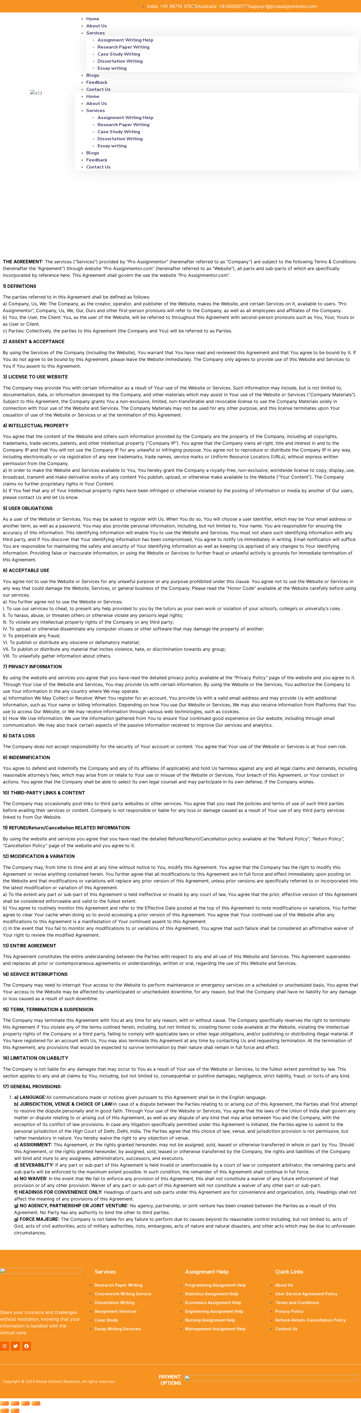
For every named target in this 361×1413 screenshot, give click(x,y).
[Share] (14, 1403)
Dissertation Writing (120, 61)
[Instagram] (4, 1346)
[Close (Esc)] (4, 1403)
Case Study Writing (119, 54)
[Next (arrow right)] (14, 1410)
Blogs (92, 153)
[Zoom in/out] (35, 1403)
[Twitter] (15, 1346)
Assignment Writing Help (125, 40)
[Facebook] (26, 1346)
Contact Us (98, 89)
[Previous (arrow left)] (4, 1410)
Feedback (96, 160)
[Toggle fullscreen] (25, 1403)
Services (95, 33)
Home (92, 96)
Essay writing (112, 68)
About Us (96, 103)
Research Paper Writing (123, 47)
